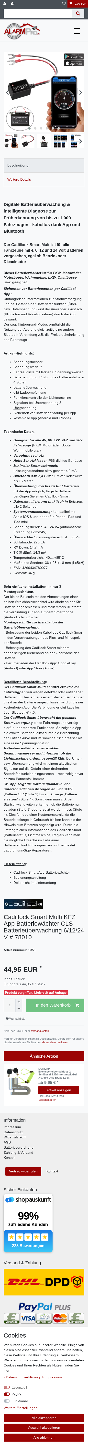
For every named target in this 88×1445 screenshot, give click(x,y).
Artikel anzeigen (58, 1090)
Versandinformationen (54, 1042)
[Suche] (78, 13)
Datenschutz (13, 1132)
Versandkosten (39, 1030)
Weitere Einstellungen (20, 1408)
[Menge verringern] (18, 1008)
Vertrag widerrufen (23, 1171)
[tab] (44, 165)
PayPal (16, 1394)
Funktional (19, 1401)
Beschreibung (18, 165)
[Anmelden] (5, 4)
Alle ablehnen (44, 1437)
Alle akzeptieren (44, 1418)
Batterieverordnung (18, 1147)
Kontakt (9, 1158)
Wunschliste (17, 1018)
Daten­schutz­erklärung (23, 1377)
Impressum (12, 1127)
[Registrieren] (13, 4)
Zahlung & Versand (18, 1152)
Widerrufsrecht (15, 1137)
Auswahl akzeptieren (44, 1427)
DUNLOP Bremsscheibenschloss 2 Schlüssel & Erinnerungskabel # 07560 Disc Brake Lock (57, 1073)
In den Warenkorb (53, 1005)
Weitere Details (19, 179)
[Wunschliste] (64, 4)
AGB (7, 1142)
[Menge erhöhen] (18, 1002)
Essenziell (19, 1387)
